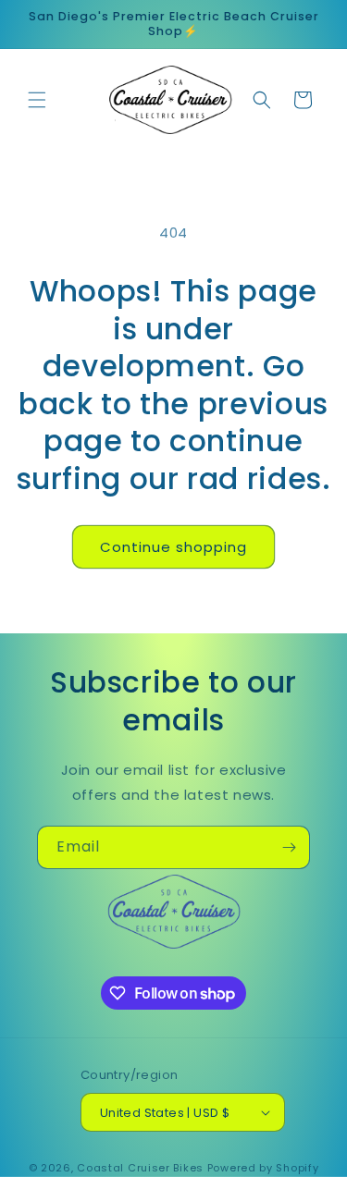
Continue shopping (173, 547)
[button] (37, 100)
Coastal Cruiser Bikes (140, 1167)
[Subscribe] (288, 847)
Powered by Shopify (263, 1167)
